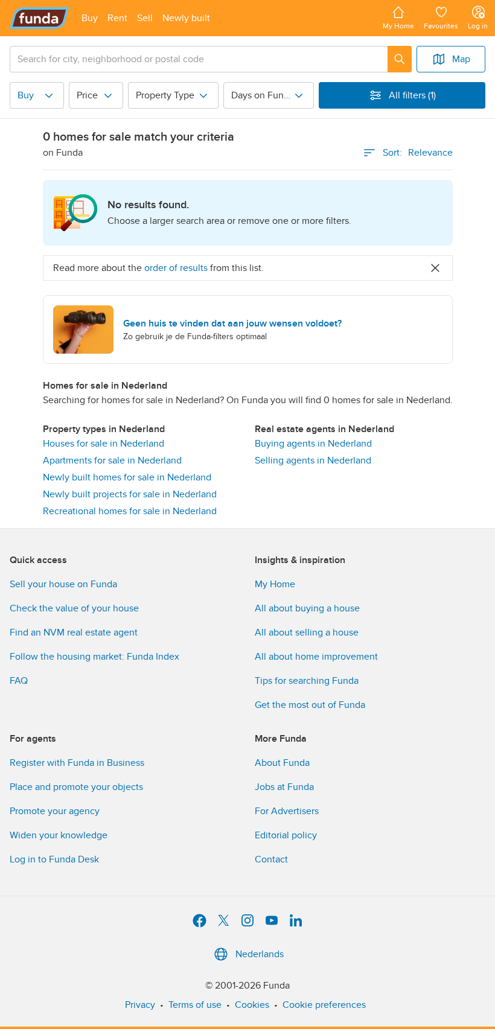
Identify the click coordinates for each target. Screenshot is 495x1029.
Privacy (140, 1005)
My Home (275, 584)
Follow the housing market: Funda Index (94, 657)
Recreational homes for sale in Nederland (130, 511)
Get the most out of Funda (310, 705)
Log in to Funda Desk (54, 859)
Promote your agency (55, 811)
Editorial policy (286, 835)
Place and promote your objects (76, 787)
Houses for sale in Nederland (103, 444)
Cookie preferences (324, 1005)
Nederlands (259, 954)
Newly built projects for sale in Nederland (130, 494)
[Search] (400, 59)
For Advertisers (287, 811)
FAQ (19, 681)
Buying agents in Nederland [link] (313, 444)
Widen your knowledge (58, 835)
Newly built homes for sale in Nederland (127, 477)
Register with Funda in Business (77, 763)
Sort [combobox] (418, 153)
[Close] (435, 268)
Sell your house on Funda (63, 584)
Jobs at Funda (284, 787)
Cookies (252, 1005)
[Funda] (39, 18)
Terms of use (195, 1005)
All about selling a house (307, 632)
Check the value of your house (74, 608)
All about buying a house (307, 608)
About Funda (282, 763)
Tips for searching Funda (307, 681)
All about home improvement (316, 657)
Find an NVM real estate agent (74, 632)
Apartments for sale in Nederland (112, 460)
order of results (176, 268)
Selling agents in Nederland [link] (313, 460)
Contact (271, 859)
